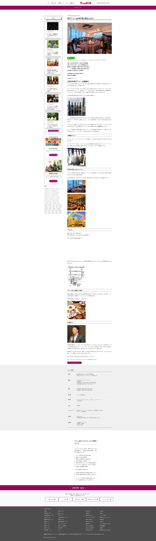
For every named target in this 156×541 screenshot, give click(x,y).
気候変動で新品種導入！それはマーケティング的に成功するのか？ (52, 72)
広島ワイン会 (46, 525)
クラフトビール (54, 194)
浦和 (52, 210)
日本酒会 (58, 208)
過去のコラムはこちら (53, 130)
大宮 (57, 204)
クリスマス (47, 196)
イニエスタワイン (54, 190)
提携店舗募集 (102, 525)
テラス (58, 196)
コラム (59, 529)
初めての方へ (51, 499)
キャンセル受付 (103, 515)
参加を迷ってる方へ (90, 521)
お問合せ (101, 513)
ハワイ (46, 198)
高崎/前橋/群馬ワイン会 (62, 521)
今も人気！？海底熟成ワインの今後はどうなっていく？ (52, 35)
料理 (60, 206)
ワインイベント (48, 200)
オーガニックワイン (55, 192)
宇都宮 (46, 206)
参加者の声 (102, 519)
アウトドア (52, 188)
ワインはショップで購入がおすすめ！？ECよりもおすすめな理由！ (52, 108)
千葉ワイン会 (60, 515)
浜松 (49, 210)
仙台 (51, 202)
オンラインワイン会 (62, 523)
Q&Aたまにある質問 (90, 527)
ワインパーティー (55, 200)
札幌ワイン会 (46, 521)
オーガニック (47, 192)
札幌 (46, 210)
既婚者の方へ (88, 523)
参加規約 (101, 527)
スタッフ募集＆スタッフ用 (105, 523)
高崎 (60, 212)
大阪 (60, 204)
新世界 (46, 208)
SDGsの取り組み (89, 529)
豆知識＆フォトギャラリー (105, 517)
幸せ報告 (101, 521)
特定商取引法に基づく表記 (105, 529)
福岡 (46, 212)
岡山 (53, 206)
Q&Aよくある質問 (89, 525)
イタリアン (58, 188)
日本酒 (54, 208)
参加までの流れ (89, 519)
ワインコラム (50, 31)
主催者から (88, 513)
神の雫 (60, 210)
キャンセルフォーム (74, 362)
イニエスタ (47, 190)
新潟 (50, 208)
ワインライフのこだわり (90, 517)
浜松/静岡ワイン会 (47, 529)
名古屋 (49, 204)
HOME (45, 511)
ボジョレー (57, 198)
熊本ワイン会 (60, 513)
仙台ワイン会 (46, 523)
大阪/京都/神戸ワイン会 (48, 515)
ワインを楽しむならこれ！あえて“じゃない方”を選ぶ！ (52, 90)
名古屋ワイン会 (47, 517)
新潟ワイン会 (60, 511)
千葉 (58, 202)
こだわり (65, 499)
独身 (56, 210)
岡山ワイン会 (46, 527)
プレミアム (51, 198)
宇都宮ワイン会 (61, 519)
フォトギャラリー (106, 499)
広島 (57, 206)
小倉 (50, 206)
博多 (46, 204)
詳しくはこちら (53, 181)
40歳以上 (46, 188)
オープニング (47, 194)
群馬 (49, 212)
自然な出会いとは (79, 499)
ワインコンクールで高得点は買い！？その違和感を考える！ (52, 53)
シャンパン (53, 196)
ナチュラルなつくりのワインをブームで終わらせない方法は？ (52, 126)
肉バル (53, 212)
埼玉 (53, 204)
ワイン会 (46, 202)
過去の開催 (60, 527)
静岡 (57, 212)
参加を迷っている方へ (92, 499)
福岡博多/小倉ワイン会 (48, 519)
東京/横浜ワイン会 (47, 513)
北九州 (54, 202)
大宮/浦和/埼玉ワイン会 (62, 517)
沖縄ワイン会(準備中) (62, 525)
